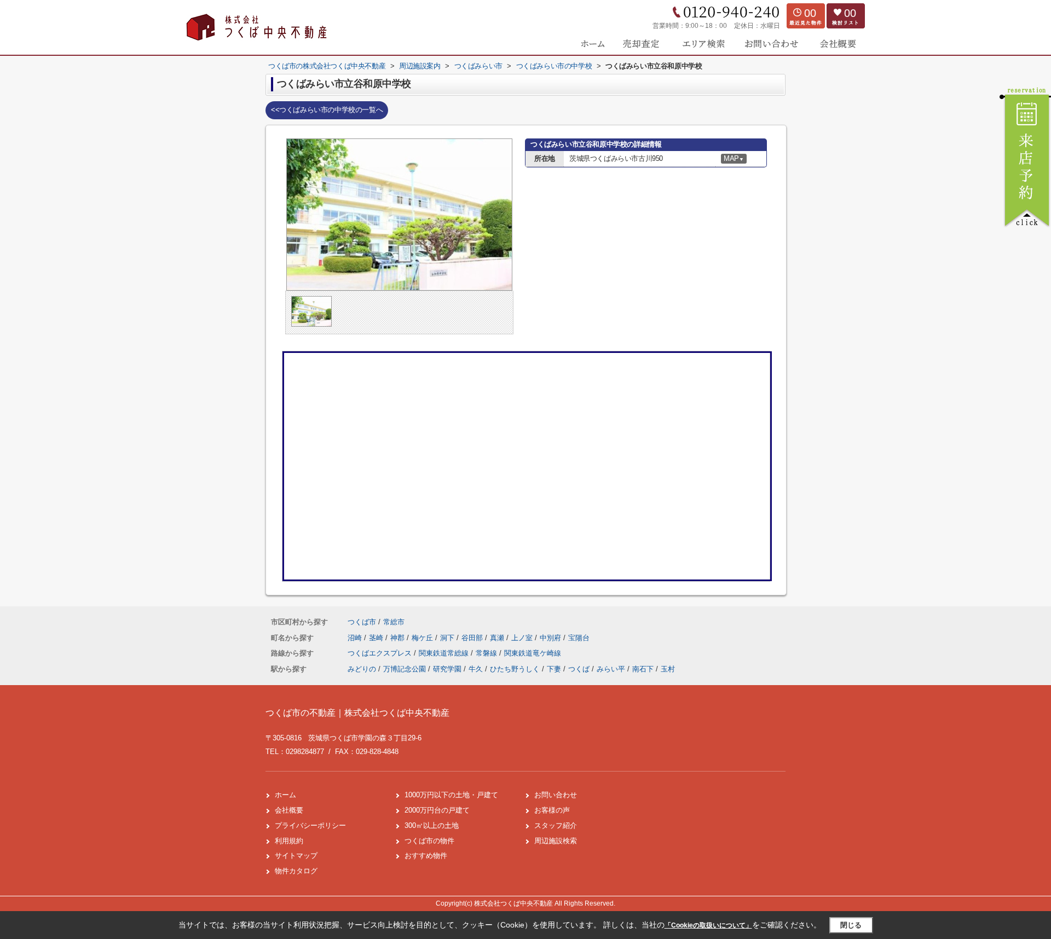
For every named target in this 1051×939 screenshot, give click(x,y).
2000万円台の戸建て (437, 810)
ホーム (285, 795)
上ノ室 (523, 638)
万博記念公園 (404, 669)
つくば (579, 669)
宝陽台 (579, 638)
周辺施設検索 (555, 841)
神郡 (398, 638)
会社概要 (289, 810)
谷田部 (473, 638)
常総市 (394, 622)
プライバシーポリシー (310, 825)
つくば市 (362, 622)
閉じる (851, 925)
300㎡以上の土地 (432, 825)
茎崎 (377, 638)
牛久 (476, 669)
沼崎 (356, 638)
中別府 (551, 638)
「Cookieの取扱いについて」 (708, 925)
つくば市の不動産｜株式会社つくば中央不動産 (357, 712)
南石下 (643, 669)
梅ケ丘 (423, 638)
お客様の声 (552, 810)
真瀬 (498, 638)
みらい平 (611, 669)
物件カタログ (296, 871)
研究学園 (447, 669)
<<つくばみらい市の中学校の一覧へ (327, 110)
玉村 (668, 669)
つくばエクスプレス (381, 653)
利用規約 (289, 841)
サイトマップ (296, 855)
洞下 (448, 638)
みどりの (362, 669)
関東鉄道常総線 (445, 653)
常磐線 (487, 653)
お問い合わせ (555, 795)
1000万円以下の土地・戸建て (451, 795)
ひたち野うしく (515, 669)
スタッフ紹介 (555, 825)
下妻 (554, 669)
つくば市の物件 (429, 841)
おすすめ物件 (426, 855)
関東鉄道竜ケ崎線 (532, 653)
